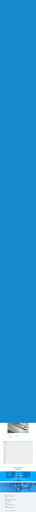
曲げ (4, 452)
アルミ (5, 461)
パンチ (5, 445)
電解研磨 (5, 457)
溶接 (4, 454)
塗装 (4, 450)
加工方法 (5, 442)
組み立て (5, 455)
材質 (4, 459)
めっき (5, 447)
